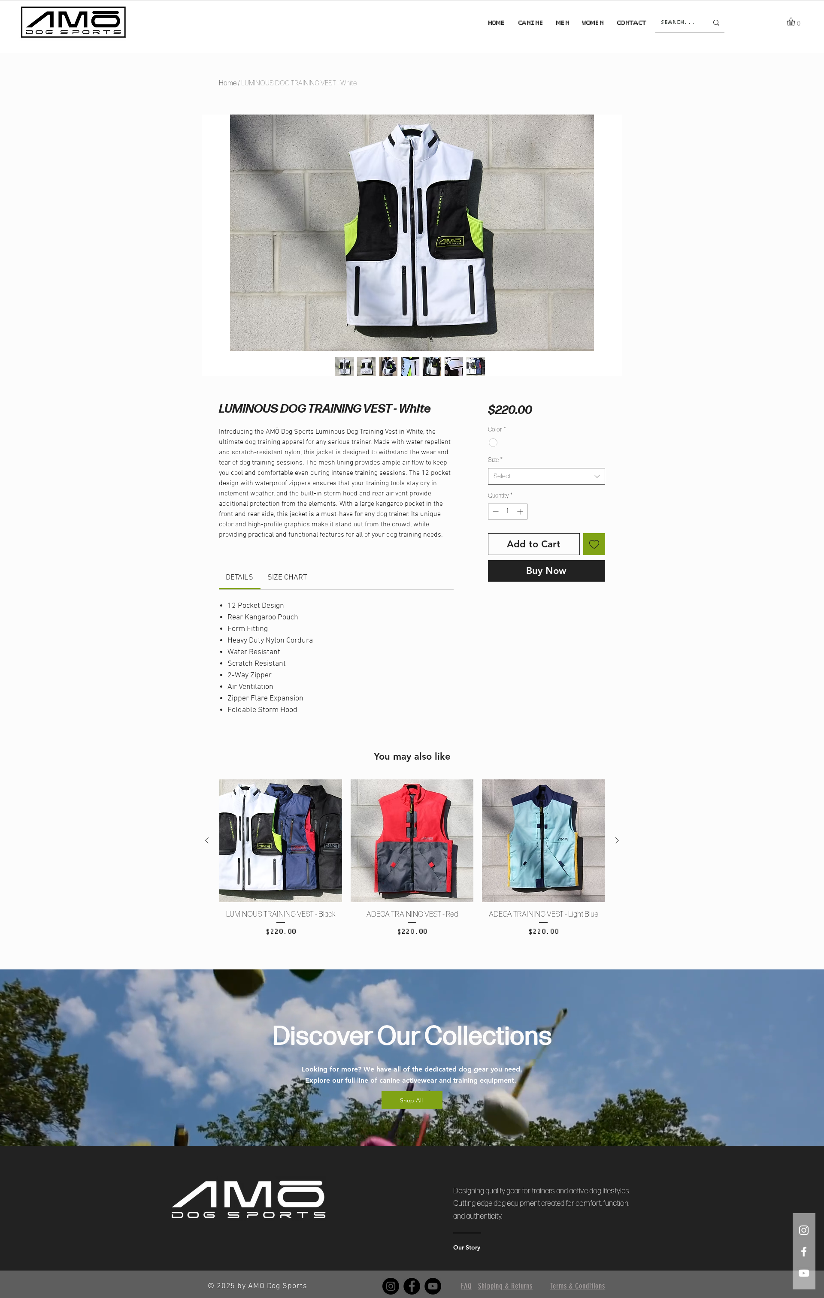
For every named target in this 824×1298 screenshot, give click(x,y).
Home (227, 83)
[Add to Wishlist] (594, 544)
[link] (239, 577)
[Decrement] (494, 511)
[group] (412, 869)
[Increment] (520, 511)
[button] (796, 22)
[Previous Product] (207, 840)
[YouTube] (432, 1286)
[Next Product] (617, 840)
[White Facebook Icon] (803, 1251)
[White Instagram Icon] (803, 1230)
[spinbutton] (507, 511)
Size (495, 460)
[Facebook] (411, 1286)
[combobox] (546, 476)
